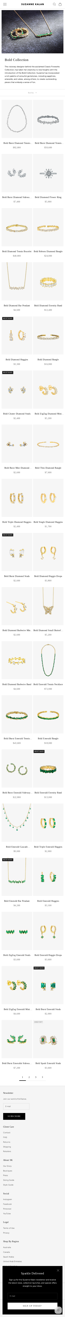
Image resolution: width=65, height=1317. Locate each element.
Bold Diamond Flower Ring (48, 197)
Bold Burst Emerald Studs (48, 1009)
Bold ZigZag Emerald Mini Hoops (17, 1009)
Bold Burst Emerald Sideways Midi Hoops (17, 793)
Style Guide (8, 1185)
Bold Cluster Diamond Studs (16, 413)
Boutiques (7, 1171)
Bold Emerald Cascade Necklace (17, 847)
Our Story (7, 1166)
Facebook (7, 1204)
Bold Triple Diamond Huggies (16, 522)
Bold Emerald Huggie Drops (48, 955)
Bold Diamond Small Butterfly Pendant (48, 630)
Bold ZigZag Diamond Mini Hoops (48, 414)
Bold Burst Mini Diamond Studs (16, 468)
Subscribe (14, 1116)
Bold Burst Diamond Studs (17, 576)
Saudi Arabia (8, 1257)
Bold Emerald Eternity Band (48, 792)
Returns (6, 1142)
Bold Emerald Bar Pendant (17, 901)
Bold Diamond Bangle (48, 359)
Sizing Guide (8, 1180)
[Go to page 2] (42, 1077)
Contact (6, 1132)
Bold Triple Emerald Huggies (48, 847)
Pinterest (7, 1209)
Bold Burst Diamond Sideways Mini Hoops (17, 197)
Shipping (7, 1147)
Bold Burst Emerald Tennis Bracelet (17, 738)
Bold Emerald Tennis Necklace (48, 684)
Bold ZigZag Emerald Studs (16, 955)
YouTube (7, 1213)
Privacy (6, 1233)
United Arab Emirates (12, 1261)
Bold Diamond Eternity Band (48, 305)
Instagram (7, 1199)
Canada (6, 1252)
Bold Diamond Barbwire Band (16, 684)
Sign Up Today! (32, 1306)
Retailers (7, 1151)
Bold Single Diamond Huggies (48, 522)
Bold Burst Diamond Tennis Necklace (16, 143)
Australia (7, 1247)
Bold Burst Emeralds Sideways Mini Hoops (17, 1063)
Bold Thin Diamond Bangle (48, 468)
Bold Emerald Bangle (48, 738)
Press (5, 1175)
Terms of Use (9, 1228)
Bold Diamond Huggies (17, 359)
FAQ (5, 1137)
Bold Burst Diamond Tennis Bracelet (48, 143)
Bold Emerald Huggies (48, 901)
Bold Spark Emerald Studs (48, 1063)
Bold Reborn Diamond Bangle (48, 251)
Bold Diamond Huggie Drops (48, 576)
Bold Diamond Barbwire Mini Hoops (17, 630)
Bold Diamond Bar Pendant (17, 305)
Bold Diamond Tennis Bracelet (17, 251)
